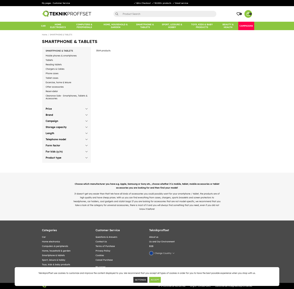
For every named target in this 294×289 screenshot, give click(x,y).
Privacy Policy (103, 250)
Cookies (100, 255)
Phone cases (52, 73)
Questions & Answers (106, 237)
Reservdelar (52, 91)
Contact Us (101, 241)
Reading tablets (54, 64)
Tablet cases (52, 78)
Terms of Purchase (105, 246)
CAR (44, 237)
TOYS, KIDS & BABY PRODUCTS (56, 264)
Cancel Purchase (104, 260)
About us (153, 237)
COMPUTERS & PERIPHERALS (55, 246)
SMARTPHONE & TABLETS (61, 34)
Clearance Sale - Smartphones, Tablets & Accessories (66, 97)
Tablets (49, 60)
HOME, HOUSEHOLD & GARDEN (56, 250)
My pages (46, 3)
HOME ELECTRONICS (51, 241)
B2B (151, 246)
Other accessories (55, 86)
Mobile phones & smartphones (61, 55)
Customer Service (61, 3)
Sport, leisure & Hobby (53, 260)
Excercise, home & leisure (58, 82)
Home (44, 34)
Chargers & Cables (55, 69)
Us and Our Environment (162, 241)
